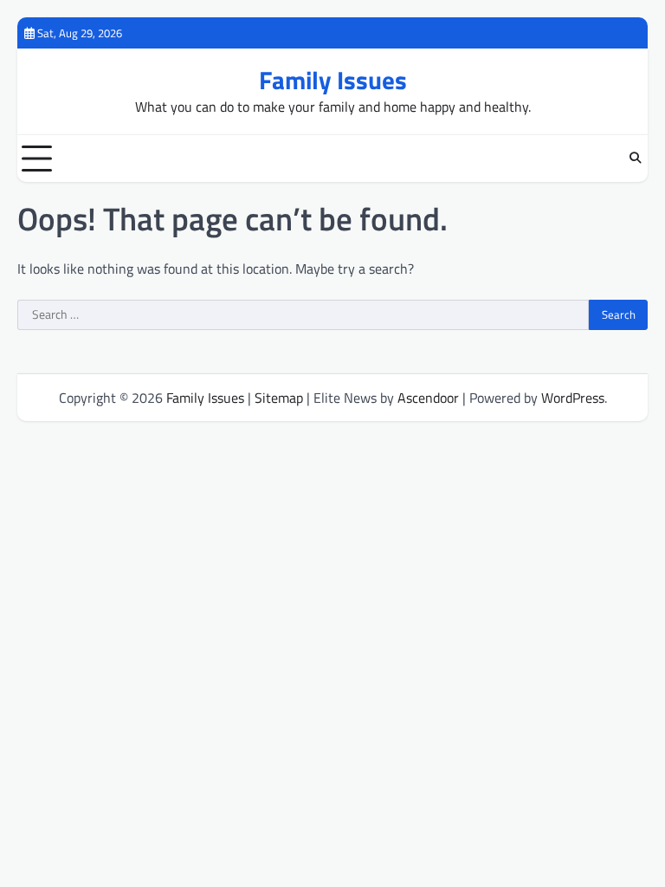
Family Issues (333, 80)
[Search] (635, 159)
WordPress (572, 397)
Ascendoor (428, 397)
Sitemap (279, 397)
